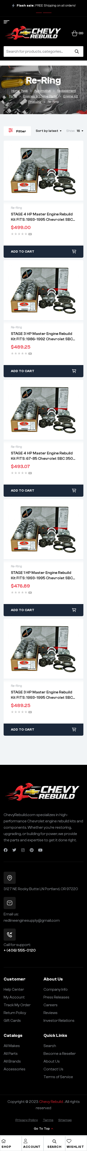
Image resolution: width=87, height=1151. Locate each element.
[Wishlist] (69, 1141)
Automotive (42, 91)
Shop (6, 1147)
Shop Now (43, 11)
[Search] (76, 51)
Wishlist (75, 1147)
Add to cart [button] (22, 252)
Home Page (19, 91)
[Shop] (3, 1141)
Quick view (43, 170)
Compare (53, 170)
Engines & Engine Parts (40, 96)
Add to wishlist (33, 170)
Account (32, 1147)
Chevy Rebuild (51, 1102)
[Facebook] (5, 850)
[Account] (25, 1141)
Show (70, 131)
